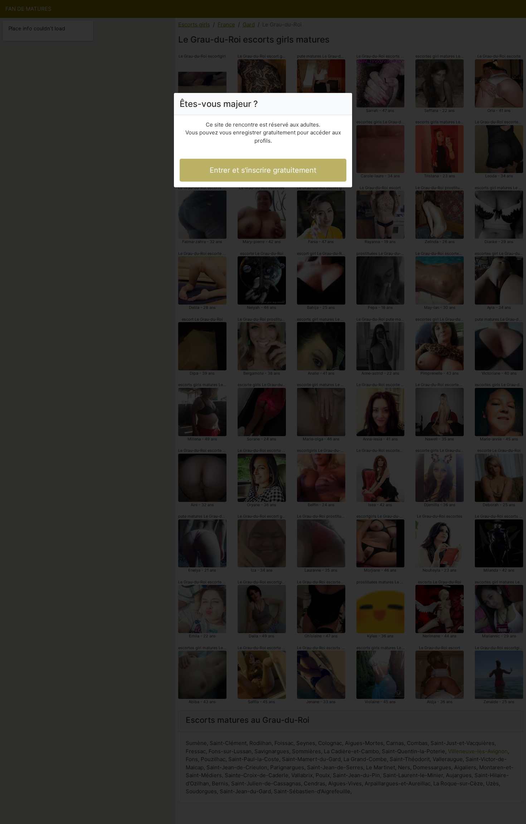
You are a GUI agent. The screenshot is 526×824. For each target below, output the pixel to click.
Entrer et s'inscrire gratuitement (263, 170)
